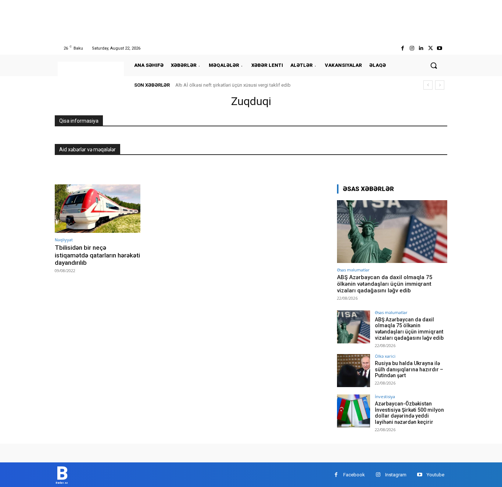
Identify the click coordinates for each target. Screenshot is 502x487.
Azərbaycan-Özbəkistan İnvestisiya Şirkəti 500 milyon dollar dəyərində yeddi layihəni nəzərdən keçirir (409, 413)
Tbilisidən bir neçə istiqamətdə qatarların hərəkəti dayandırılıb (97, 255)
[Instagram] (411, 48)
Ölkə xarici (385, 356)
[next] (439, 85)
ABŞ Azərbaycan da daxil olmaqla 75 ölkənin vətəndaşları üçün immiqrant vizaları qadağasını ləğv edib (385, 284)
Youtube (435, 474)
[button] (433, 65)
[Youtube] (439, 48)
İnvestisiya (385, 396)
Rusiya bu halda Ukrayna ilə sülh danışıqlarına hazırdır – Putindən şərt (409, 369)
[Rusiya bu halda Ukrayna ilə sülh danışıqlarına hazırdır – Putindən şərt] (353, 370)
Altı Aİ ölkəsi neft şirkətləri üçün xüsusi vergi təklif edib (233, 85)
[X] (430, 48)
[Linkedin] (421, 48)
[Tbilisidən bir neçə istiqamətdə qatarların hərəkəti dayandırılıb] (97, 208)
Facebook (354, 474)
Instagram (395, 474)
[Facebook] (402, 48)
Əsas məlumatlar (353, 270)
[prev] (428, 85)
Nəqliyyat (64, 240)
